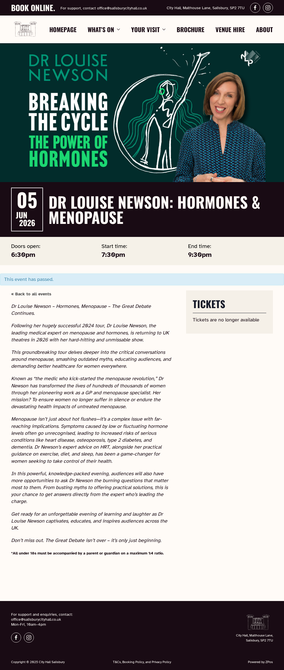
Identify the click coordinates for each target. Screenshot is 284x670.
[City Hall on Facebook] (16, 638)
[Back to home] (25, 29)
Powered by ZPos (260, 662)
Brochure (190, 29)
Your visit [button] (145, 29)
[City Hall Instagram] (268, 8)
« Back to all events (31, 293)
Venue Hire (230, 29)
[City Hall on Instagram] (29, 638)
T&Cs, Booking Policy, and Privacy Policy (142, 662)
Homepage (63, 29)
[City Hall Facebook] (255, 8)
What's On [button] (101, 29)
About (264, 29)
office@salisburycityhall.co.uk (122, 8)
